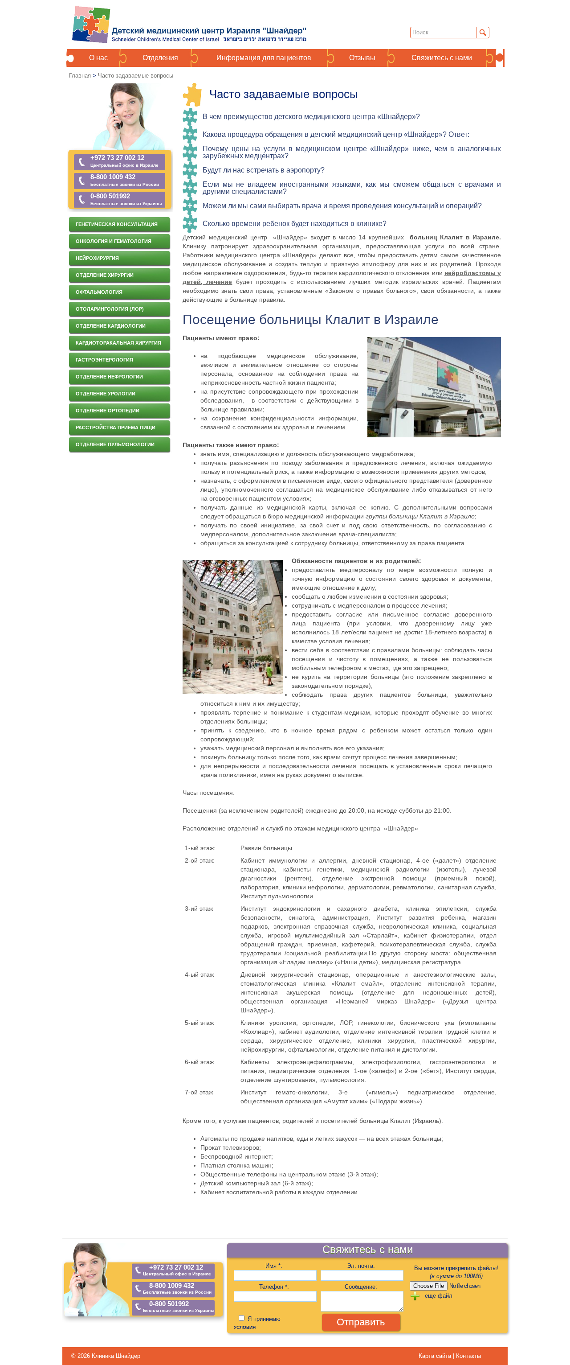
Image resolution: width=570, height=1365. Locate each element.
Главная (80, 75)
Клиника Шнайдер (116, 1356)
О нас (98, 58)
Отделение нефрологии (109, 376)
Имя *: (273, 1265)
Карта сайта (436, 1356)
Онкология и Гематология (113, 241)
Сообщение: (361, 1286)
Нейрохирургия (97, 258)
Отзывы (362, 58)
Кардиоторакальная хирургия (118, 342)
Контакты (468, 1356)
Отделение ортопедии (107, 410)
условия (245, 1327)
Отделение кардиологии (111, 326)
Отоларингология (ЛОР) (110, 309)
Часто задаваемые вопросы (135, 75)
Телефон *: (274, 1286)
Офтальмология (99, 292)
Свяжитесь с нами (441, 58)
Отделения (160, 58)
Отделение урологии (105, 393)
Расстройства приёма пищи (115, 427)
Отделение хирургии (105, 275)
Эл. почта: (361, 1265)
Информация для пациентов (263, 58)
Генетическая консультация (117, 224)
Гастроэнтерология (104, 359)
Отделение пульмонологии (115, 444)
